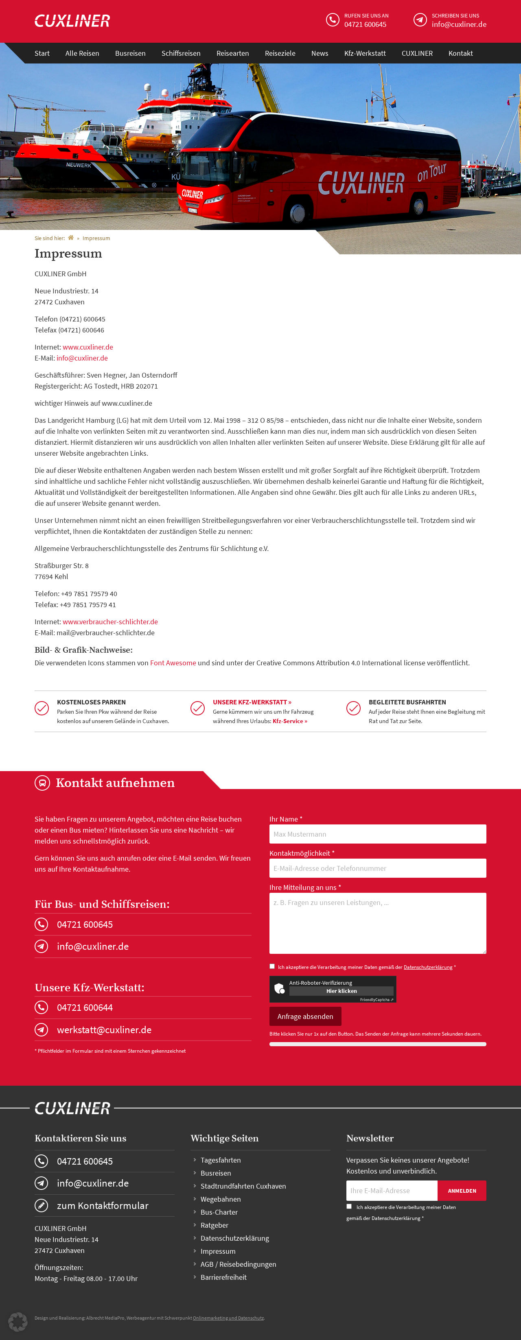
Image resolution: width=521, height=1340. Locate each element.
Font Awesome (173, 662)
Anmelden (462, 1190)
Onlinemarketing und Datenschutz (228, 1318)
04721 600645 (85, 924)
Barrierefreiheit (224, 1277)
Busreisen (130, 53)
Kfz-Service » (290, 721)
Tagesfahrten (221, 1160)
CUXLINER (417, 53)
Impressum (218, 1251)
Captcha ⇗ (377, 999)
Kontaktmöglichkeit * (302, 853)
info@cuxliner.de (82, 358)
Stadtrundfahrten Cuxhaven (243, 1186)
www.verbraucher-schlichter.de (110, 621)
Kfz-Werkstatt (365, 53)
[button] (18, 1322)
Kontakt (461, 53)
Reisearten (233, 53)
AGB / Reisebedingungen (238, 1264)
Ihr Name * (286, 819)
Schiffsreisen (181, 53)
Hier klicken (341, 991)
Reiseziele (280, 53)
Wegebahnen (221, 1199)
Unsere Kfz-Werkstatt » (252, 701)
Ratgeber (214, 1225)
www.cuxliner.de (88, 347)
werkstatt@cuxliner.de (104, 1029)
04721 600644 (85, 1007)
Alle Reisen (82, 53)
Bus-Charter (219, 1212)
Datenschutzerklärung (428, 967)
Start (42, 53)
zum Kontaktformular (103, 1205)
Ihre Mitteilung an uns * (305, 887)
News (319, 53)
